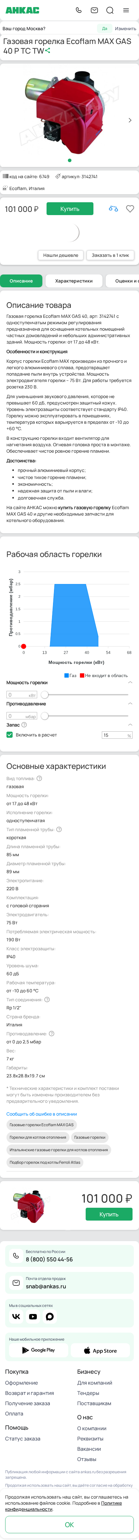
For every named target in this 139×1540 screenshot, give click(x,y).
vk (16, 1316)
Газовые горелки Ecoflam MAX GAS (42, 1124)
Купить (70, 209)
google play (38, 1350)
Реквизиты (90, 1438)
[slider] (44, 694)
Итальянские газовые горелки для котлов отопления (59, 1150)
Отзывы (86, 1459)
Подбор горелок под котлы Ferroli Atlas (45, 1162)
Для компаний (94, 1382)
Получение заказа (27, 1403)
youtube (33, 1316)
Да (104, 28)
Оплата (14, 1413)
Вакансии (89, 1448)
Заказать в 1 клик (110, 255)
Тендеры (88, 1392)
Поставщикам (94, 1403)
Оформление (21, 1382)
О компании (91, 1428)
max (50, 1316)
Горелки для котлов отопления (38, 1137)
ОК (69, 1524)
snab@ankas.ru (46, 1286)
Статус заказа (22, 1438)
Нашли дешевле (60, 255)
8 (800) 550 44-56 (49, 1259)
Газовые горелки (89, 1137)
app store (100, 1350)
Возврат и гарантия (29, 1392)
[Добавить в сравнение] (113, 209)
